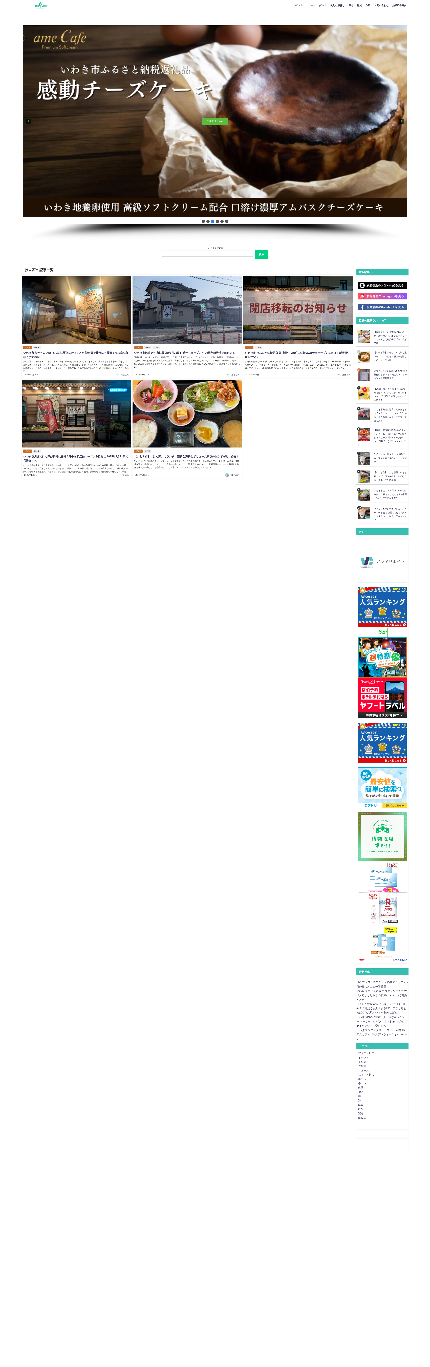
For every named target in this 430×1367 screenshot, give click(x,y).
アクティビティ (367, 1053)
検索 (261, 254)
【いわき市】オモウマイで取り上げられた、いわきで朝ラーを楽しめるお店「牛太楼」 (390, 356)
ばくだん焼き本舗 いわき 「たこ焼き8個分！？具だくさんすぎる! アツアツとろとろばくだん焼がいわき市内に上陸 (381, 1008)
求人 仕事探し (337, 5)
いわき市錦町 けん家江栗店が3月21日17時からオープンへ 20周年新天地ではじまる (184, 352)
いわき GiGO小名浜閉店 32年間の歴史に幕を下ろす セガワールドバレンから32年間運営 (390, 374)
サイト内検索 (215, 248)
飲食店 (362, 1117)
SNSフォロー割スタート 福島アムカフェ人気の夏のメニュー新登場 (390, 458)
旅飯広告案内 (399, 5)
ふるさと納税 (366, 1074)
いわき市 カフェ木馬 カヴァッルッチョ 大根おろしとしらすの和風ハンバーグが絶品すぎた (390, 494)
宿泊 (360, 1092)
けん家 (36, 347)
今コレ (362, 1083)
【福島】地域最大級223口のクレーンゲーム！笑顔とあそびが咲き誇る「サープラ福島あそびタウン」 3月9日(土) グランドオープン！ (382, 437)
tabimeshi (235, 475)
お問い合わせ (381, 5)
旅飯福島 (125, 375)
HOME (298, 5)
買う (351, 5)
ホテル (362, 1079)
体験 (368, 5)
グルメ (322, 5)
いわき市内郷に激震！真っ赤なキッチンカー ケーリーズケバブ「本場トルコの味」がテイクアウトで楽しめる (382, 1021)
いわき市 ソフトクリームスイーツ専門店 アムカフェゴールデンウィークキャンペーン (381, 1034)
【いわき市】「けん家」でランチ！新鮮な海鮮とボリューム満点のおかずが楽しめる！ (186, 456)
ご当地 (362, 1066)
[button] (28, 121)
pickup (147, 347)
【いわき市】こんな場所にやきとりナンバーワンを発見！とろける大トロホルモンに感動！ (390, 476)
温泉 (360, 1104)
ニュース (310, 5)
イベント (363, 1057)
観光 (359, 5)
